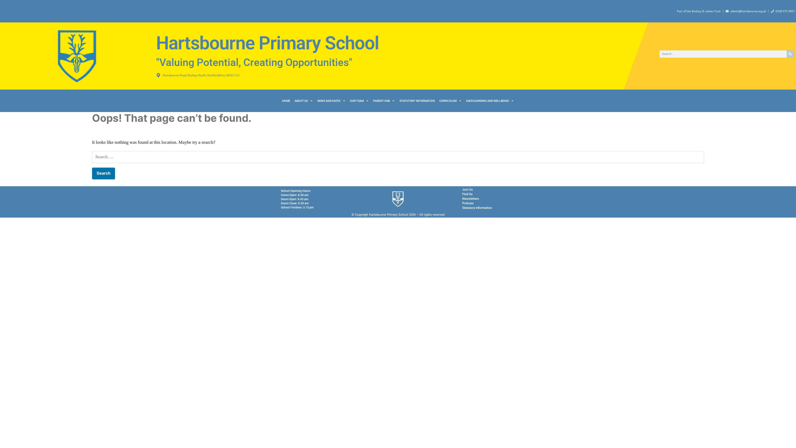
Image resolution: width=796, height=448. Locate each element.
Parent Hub (381, 100)
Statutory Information (417, 100)
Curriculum (448, 100)
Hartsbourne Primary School (267, 43)
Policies (468, 203)
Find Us (467, 194)
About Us (301, 100)
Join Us (467, 189)
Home (286, 100)
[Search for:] (398, 157)
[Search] (790, 54)
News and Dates (329, 100)
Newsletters (470, 199)
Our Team (357, 100)
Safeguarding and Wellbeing (487, 100)
